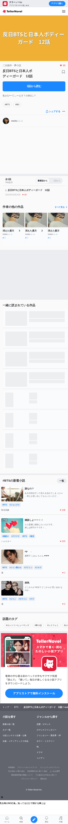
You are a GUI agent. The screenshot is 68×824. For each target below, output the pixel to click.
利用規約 (11, 767)
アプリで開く (57, 3)
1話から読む (34, 86)
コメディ (41, 758)
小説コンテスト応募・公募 (14, 735)
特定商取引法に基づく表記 (37, 771)
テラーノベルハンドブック (27, 767)
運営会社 (43, 779)
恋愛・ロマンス (44, 724)
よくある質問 (55, 771)
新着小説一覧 (9, 724)
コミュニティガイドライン (50, 767)
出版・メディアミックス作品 (15, 741)
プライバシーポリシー (29, 779)
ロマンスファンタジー (46, 730)
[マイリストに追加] (63, 71)
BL (38, 747)
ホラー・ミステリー (45, 741)
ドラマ (40, 752)
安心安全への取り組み (16, 771)
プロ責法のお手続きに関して (46, 775)
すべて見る (60, 207)
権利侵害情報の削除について (22, 775)
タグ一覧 (7, 730)
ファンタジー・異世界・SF (49, 735)
